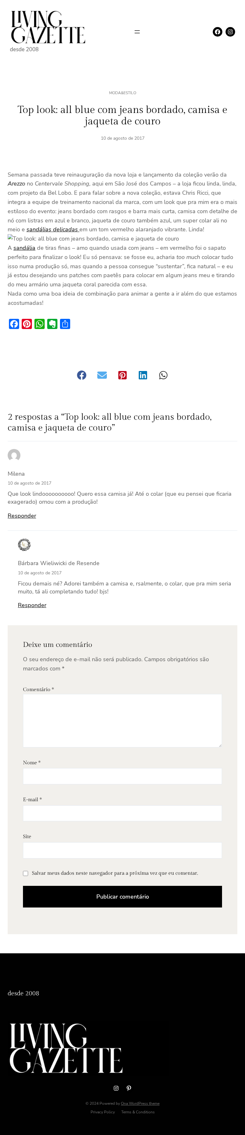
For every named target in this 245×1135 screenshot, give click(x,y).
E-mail (32, 800)
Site (27, 837)
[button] (81, 375)
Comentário (38, 690)
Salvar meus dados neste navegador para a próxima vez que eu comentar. (115, 873)
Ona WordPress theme (140, 1103)
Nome (32, 763)
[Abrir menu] (137, 32)
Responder (22, 516)
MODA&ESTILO (122, 92)
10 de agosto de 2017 (29, 483)
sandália (24, 248)
